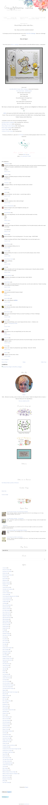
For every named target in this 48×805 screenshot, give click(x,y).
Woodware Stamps (6, 778)
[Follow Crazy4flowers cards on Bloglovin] (7, 792)
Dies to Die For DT (6, 612)
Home (5, 17)
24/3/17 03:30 (7, 349)
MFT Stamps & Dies (7, 700)
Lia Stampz (5, 679)
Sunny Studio (5, 755)
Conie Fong (5, 590)
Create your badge (5, 494)
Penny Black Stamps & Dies (8, 709)
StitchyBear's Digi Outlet (8, 752)
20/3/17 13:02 (7, 202)
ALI (5, 199)
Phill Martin (5, 711)
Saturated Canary (6, 738)
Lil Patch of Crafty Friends (7, 131)
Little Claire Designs (7, 686)
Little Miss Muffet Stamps (25, 156)
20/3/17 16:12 (7, 220)
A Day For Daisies (6, 569)
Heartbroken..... (6, 525)
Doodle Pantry (6, 628)
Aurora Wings (5, 578)
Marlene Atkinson (8, 275)
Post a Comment (5, 359)
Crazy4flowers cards (19, 7)
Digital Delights (6, 621)
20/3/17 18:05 (7, 247)
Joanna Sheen (5, 665)
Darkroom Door (6, 606)
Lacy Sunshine (6, 674)
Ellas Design (5, 631)
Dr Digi (4, 629)
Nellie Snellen (5, 706)
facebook (20, 152)
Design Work (24, 17)
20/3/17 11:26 (7, 189)
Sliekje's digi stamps (7, 739)
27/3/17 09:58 (7, 356)
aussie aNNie (7, 298)
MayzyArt (4, 693)
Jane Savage (7, 305)
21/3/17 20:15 (7, 326)
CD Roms (4, 585)
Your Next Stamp (6, 782)
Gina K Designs (6, 649)
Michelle (6, 234)
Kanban (4, 670)
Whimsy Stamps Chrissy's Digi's (9, 771)
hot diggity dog (6, 653)
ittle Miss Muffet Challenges (8, 122)
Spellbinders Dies (6, 741)
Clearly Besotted (6, 587)
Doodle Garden (6, 626)
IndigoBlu (5, 661)
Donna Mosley (7, 244)
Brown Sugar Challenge (7, 127)
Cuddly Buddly (6, 601)
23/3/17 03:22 (7, 342)
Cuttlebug (5, 603)
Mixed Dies (5, 702)
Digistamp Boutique (7, 617)
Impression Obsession (7, 660)
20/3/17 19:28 (7, 264)
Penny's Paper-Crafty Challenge (8, 125)
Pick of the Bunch (6, 716)
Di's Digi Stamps (6, 610)
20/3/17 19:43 (7, 272)
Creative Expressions (7, 599)
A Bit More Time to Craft (7, 124)
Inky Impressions (6, 663)
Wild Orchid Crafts (6, 775)
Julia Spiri (5, 669)
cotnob (5, 320)
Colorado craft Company (8, 589)
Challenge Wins (34, 18)
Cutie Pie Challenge (31, 33)
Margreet (6, 174)
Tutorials (4, 766)
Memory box (5, 697)
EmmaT (5, 352)
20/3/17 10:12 (7, 171)
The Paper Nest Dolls (7, 759)
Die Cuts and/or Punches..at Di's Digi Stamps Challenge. (17, 511)
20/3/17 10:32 (7, 179)
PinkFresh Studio (6, 723)
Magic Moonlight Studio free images (10, 692)
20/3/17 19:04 (7, 255)
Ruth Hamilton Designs (7, 731)
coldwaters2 (7, 163)
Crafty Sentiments (6, 598)
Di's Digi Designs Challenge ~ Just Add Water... (15, 518)
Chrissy (5, 223)
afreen (5, 345)
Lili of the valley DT (7, 683)
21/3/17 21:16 (7, 334)
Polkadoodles (5, 725)
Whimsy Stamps (6, 770)
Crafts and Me (6, 594)
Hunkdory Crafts (6, 656)
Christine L (6, 182)
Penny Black (5, 708)
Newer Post (4, 362)
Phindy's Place (6, 713)
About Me (14, 17)
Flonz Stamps (5, 642)
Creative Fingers (5, 129)
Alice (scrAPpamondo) (8, 205)
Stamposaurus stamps (7, 750)
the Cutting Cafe (6, 757)
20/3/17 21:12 (7, 279)
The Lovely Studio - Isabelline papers (24, 90)
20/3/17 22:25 (7, 287)
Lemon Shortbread (6, 677)
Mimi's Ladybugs (15, 44)
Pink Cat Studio (6, 718)
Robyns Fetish (6, 729)
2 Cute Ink (5, 567)
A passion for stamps (7, 571)
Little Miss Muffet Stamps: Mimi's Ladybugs (18, 89)
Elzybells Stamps (6, 633)
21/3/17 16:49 (7, 316)
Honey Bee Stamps (7, 651)
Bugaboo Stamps (6, 583)
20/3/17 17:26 (7, 231)
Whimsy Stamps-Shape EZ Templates (10, 773)
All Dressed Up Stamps (7, 575)
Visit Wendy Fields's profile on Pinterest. (10, 482)
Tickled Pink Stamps (7, 764)
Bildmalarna (5, 580)
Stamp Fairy (5, 743)
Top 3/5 (22, 18)
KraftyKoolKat (7, 212)
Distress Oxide (6, 624)
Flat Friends (5, 640)
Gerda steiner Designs (7, 647)
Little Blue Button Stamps (8, 684)
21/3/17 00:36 (7, 302)
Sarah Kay (5, 732)
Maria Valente (7, 311)
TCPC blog (20, 134)
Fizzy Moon (5, 638)
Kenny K (4, 672)
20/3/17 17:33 (7, 241)
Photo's (4, 715)
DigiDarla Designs (6, 615)
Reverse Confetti (6, 727)
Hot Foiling (5, 654)
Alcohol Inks (5, 573)
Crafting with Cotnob (12, 323)
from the (4, 645)
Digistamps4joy (6, 619)
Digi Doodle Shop (6, 614)
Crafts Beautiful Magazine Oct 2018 (10, 596)
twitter (26, 152)
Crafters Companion (7, 592)
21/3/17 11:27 (7, 308)
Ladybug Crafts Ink (7, 676)
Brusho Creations (6, 582)
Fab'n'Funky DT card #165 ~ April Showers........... (16, 537)
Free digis (5, 644)
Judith (5, 192)
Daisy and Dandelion (7, 605)
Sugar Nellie (5, 754)
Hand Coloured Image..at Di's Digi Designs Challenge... (17, 530)
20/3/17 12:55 (7, 196)
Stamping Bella (6, 747)
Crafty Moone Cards (8, 259)
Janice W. (6, 337)
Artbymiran (5, 576)
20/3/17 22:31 (7, 295)
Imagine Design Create (7, 658)
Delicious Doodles (6, 608)
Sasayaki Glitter (6, 734)
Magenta (4, 690)
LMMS (4, 113)
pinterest (32, 152)
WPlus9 (4, 780)
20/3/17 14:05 (7, 209)
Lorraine (6, 250)
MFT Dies (5, 699)
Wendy (24, 394)
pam (5, 329)
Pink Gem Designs (6, 720)
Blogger (26, 787)
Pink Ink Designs (6, 722)
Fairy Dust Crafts (6, 635)
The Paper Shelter (6, 761)
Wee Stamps (5, 768)
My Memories (5, 704)
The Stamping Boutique (8, 763)
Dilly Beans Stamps (7, 622)
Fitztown (4, 637)
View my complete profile (24, 400)
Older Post (43, 362)
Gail (5, 267)
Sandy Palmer (7, 282)
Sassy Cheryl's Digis (7, 736)
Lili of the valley (6, 681)
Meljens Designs (6, 695)
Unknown (6, 290)
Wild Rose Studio (6, 777)
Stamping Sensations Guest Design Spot (11, 748)
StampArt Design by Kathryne (9, 745)
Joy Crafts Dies (6, 667)
